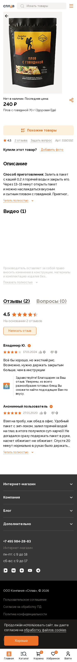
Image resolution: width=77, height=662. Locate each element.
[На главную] (8, 6)
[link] (6, 15)
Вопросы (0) (51, 301)
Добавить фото (52, 149)
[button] (71, 6)
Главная (9, 658)
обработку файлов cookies (45, 630)
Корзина (39, 655)
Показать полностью (18, 282)
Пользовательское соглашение (24, 599)
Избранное (53, 655)
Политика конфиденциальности (25, 614)
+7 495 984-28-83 (17, 541)
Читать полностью (15, 200)
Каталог (24, 658)
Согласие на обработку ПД (22, 606)
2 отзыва (21, 140)
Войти (68, 658)
